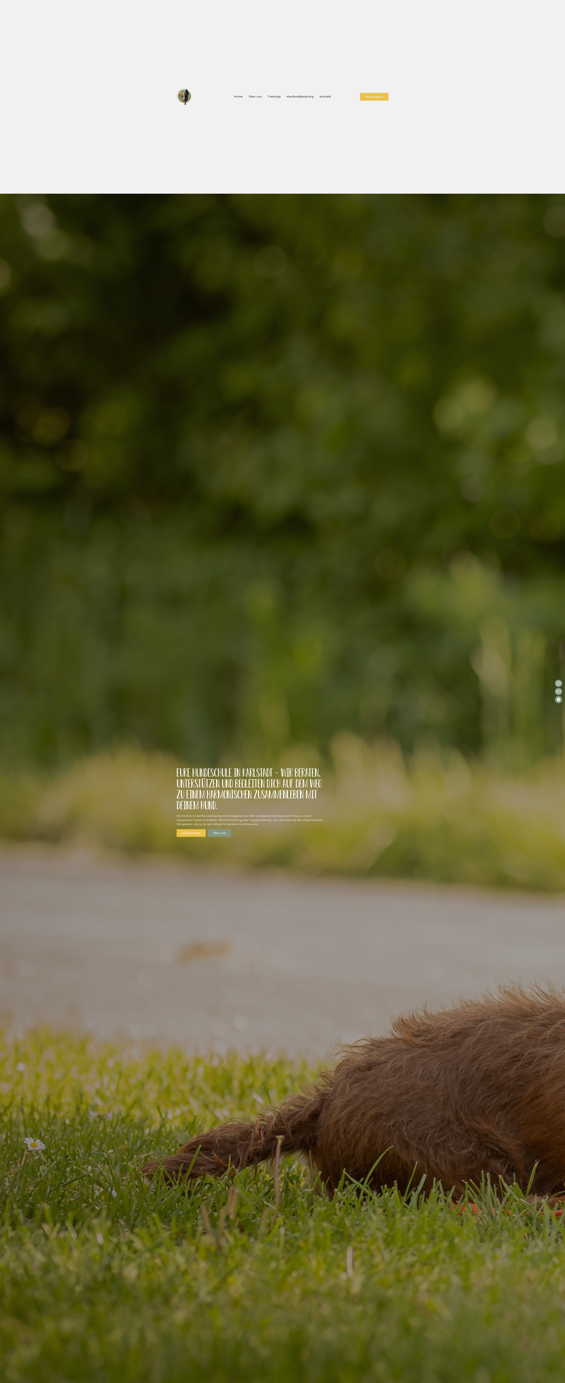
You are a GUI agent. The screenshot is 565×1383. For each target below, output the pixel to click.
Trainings (274, 96)
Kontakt (325, 96)
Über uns (255, 96)
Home (238, 96)
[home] (184, 96)
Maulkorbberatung (300, 96)
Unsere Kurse (191, 833)
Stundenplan (374, 96)
